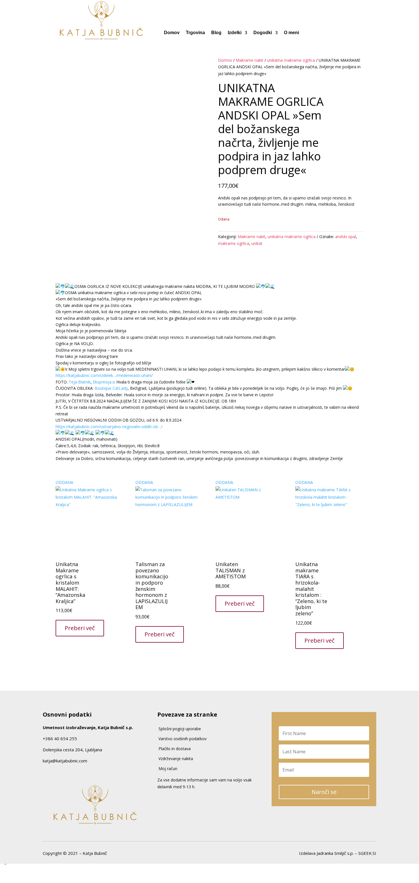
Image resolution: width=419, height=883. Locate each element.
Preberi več (80, 628)
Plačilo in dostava (174, 748)
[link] (80, 382)
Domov (172, 33)
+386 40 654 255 (60, 738)
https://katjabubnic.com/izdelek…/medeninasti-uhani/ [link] (104, 375)
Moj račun (167, 768)
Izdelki (234, 33)
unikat (257, 243)
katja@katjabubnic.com (65, 761)
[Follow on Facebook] (44, 772)
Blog (216, 33)
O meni (291, 33)
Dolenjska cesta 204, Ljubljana (72, 749)
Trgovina (195, 33)
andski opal (345, 236)
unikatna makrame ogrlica (291, 60)
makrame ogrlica (233, 243)
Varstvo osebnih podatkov (182, 738)
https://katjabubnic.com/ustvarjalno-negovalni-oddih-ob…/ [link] (109, 426)
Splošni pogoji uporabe (179, 728)
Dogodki (262, 33)
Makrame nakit (249, 60)
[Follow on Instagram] (55, 772)
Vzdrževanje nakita (175, 758)
